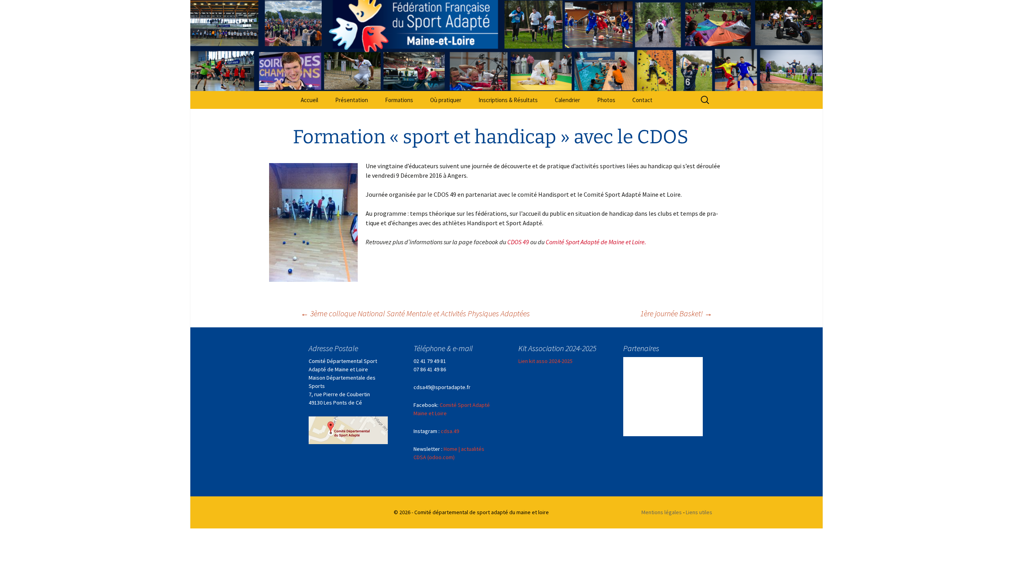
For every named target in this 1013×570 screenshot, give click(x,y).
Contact (642, 100)
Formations (399, 100)
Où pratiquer (445, 100)
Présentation (351, 100)
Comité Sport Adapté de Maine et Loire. (596, 242)
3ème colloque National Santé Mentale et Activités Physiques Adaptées (415, 313)
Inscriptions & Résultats (508, 100)
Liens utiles (699, 512)
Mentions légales (661, 512)
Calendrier (567, 100)
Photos (606, 100)
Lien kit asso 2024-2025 (545, 361)
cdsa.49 (450, 431)
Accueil (309, 100)
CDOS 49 (518, 242)
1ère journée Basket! (676, 313)
